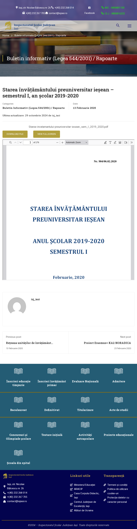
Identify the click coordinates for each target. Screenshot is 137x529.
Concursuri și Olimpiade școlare (18, 436)
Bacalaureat (18, 410)
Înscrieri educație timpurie (18, 383)
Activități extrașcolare (85, 436)
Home (6, 35)
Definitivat (51, 410)
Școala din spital (18, 463)
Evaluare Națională (85, 381)
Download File (15, 134)
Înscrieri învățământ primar (52, 383)
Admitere (118, 381)
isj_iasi (35, 299)
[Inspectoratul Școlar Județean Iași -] (30, 25)
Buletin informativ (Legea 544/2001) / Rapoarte (40, 35)
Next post (125, 336)
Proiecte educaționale (118, 435)
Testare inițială (51, 435)
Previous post (13, 336)
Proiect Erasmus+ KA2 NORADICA (107, 343)
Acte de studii (118, 410)
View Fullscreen (46, 134)
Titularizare (85, 410)
